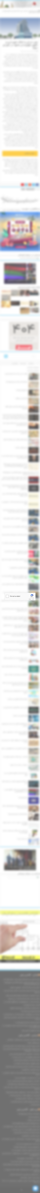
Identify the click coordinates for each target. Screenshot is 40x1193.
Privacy (30, 599)
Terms (33, 599)
